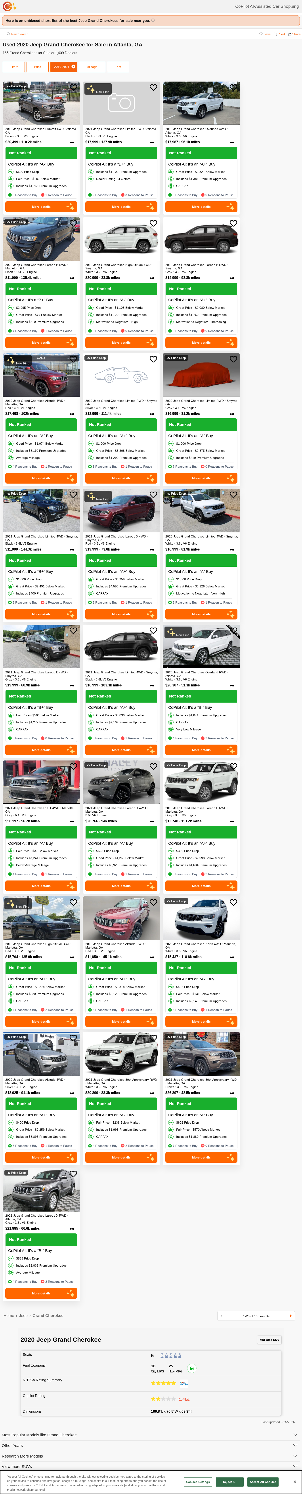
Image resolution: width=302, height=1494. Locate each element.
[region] (151, 1482)
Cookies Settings (198, 1482)
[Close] (295, 1481)
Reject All (229, 1482)
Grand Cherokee (47, 1315)
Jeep (23, 1315)
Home (9, 1315)
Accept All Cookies (263, 1482)
